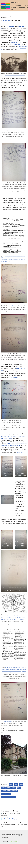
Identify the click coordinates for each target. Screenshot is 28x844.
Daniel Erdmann (7, 20)
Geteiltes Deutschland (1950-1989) (10, 790)
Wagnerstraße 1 (6, 793)
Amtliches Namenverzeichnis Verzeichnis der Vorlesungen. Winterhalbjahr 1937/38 (13, 436)
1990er (18, 787)
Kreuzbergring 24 (22, 46)
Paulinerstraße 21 (14, 377)
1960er (3, 787)
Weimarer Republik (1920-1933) (8, 796)
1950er (21, 784)
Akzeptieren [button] (14, 841)
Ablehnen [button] (5, 841)
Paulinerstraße (19, 452)
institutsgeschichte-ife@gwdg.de (10, 818)
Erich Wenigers (7, 721)
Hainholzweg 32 (18, 44)
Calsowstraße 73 (15, 42)
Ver (5, 614)
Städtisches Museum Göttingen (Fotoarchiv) (15, 75)
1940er (15, 784)
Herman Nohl (11, 305)
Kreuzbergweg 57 (10, 26)
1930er (10, 784)
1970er (8, 787)
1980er (13, 787)
